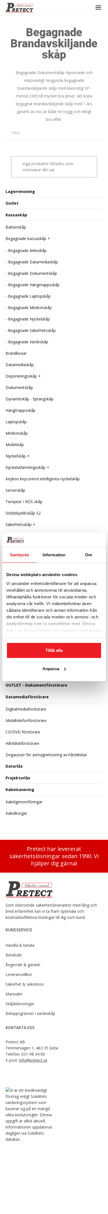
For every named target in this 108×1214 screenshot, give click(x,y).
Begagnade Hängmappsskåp (34, 284)
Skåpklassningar (20, 1003)
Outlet (12, 203)
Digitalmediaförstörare (26, 709)
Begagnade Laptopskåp (29, 296)
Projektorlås (18, 777)
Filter (15, 132)
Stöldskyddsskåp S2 (23, 513)
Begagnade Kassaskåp (26, 238)
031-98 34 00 (33, 1054)
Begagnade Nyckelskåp (29, 319)
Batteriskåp (16, 227)
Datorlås (14, 766)
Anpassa (50, 668)
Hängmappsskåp (20, 410)
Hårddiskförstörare (22, 743)
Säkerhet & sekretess (25, 984)
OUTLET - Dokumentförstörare (36, 685)
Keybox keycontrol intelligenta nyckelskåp (43, 478)
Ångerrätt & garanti (23, 964)
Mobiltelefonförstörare (26, 720)
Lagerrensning (20, 191)
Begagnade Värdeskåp (28, 341)
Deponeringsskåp (21, 376)
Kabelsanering (20, 789)
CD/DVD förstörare (23, 732)
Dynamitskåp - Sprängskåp (29, 399)
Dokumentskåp (19, 387)
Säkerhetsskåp (19, 524)
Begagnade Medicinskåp (30, 307)
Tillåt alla (54, 650)
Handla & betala (20, 945)
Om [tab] (88, 554)
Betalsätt (14, 955)
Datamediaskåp (20, 364)
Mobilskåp (15, 444)
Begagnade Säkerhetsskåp (32, 330)
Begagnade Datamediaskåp (33, 262)
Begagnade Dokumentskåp (32, 273)
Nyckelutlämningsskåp (25, 467)
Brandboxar (16, 353)
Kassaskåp (16, 214)
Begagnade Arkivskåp (27, 250)
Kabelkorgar (16, 813)
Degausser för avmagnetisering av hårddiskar (46, 754)
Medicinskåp (17, 433)
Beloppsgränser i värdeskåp (30, 1013)
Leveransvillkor (19, 974)
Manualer (14, 994)
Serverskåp (15, 490)
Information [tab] (54, 554)
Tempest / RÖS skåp (24, 501)
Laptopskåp (16, 421)
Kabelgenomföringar (24, 801)
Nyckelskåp (16, 456)
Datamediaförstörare (27, 696)
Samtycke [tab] (19, 554)
